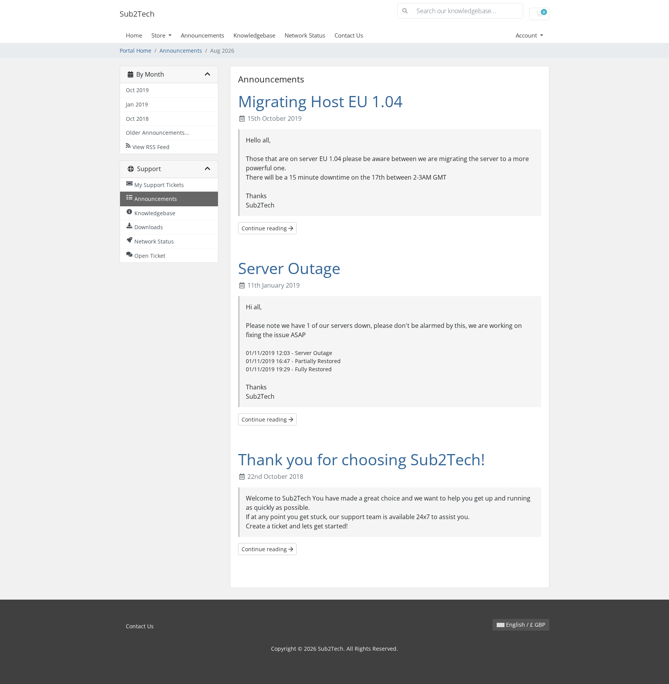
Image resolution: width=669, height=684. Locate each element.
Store (159, 35)
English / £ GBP (524, 624)
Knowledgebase (254, 35)
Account (527, 35)
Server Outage (289, 268)
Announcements (202, 35)
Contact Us (348, 35)
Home (134, 35)
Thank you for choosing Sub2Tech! (361, 459)
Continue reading (265, 228)
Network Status (305, 35)
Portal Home (135, 50)
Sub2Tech (137, 14)
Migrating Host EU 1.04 (320, 101)
